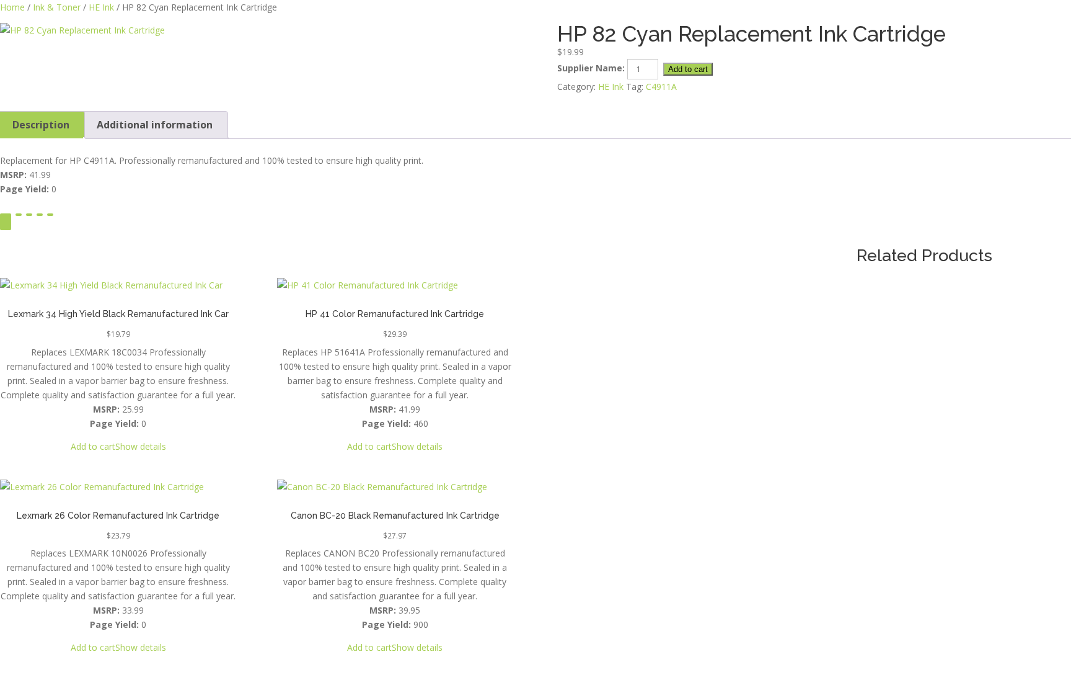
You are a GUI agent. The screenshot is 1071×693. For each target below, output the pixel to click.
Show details (140, 446)
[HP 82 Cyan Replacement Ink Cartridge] (257, 30)
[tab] (154, 125)
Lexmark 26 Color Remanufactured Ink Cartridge (118, 516)
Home (12, 7)
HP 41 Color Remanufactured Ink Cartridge (395, 314)
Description (40, 125)
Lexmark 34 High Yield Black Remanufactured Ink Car (118, 314)
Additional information (155, 125)
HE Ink (101, 7)
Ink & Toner (57, 7)
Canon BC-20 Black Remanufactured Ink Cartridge (395, 516)
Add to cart (688, 69)
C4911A (661, 86)
